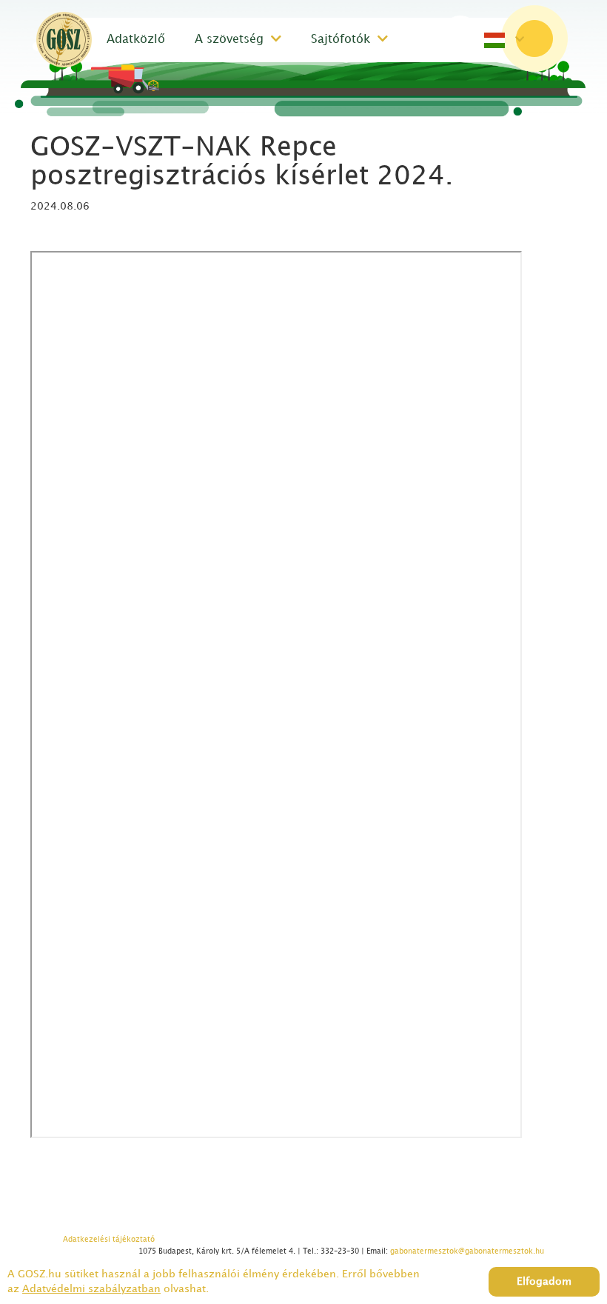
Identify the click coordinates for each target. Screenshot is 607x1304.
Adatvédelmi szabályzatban (91, 1289)
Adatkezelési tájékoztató (109, 1239)
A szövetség (229, 39)
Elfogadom (544, 1281)
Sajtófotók (340, 39)
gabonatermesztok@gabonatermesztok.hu (467, 1251)
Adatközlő (136, 39)
